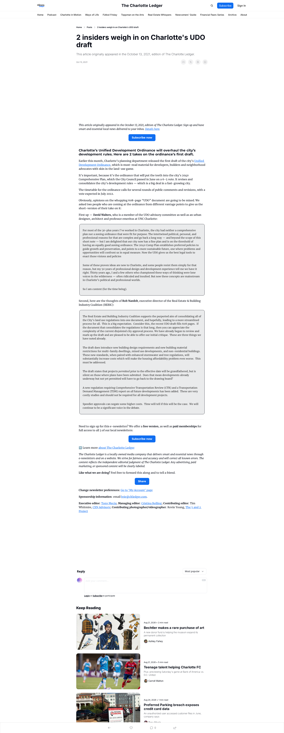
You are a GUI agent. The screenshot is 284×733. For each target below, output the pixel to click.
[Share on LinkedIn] (205, 62)
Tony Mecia (108, 503)
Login (87, 596)
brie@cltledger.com (134, 496)
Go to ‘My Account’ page (137, 490)
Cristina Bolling (151, 503)
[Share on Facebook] (183, 62)
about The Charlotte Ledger (116, 447)
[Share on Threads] (198, 62)
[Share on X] (190, 62)
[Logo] (41, 6)
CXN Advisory (101, 507)
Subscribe (97, 596)
